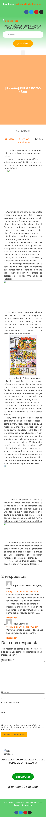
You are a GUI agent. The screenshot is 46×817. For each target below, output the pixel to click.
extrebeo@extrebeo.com (28, 4)
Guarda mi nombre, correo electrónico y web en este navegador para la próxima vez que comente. (22, 727)
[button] (23, 52)
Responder (11, 617)
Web (3, 712)
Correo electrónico (11, 702)
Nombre (6, 692)
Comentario (7, 660)
